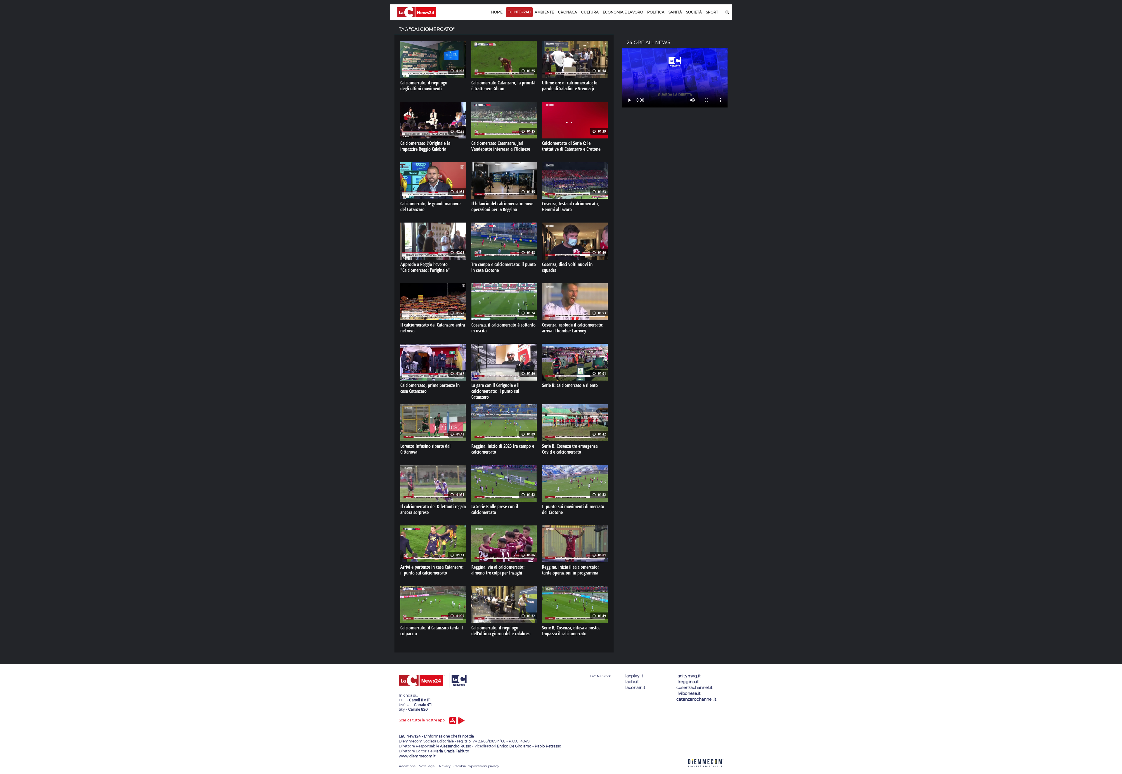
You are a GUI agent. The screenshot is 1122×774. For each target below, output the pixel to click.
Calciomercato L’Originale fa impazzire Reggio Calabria (425, 146)
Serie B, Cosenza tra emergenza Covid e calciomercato (570, 449)
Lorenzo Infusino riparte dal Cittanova (425, 449)
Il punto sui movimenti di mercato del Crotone (573, 509)
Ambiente (544, 12)
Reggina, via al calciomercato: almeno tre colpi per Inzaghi (497, 570)
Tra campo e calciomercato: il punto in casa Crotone (503, 267)
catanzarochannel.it (696, 699)
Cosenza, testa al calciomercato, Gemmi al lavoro (570, 206)
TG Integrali (519, 12)
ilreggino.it (687, 681)
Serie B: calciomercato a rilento (570, 385)
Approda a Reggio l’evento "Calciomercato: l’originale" (425, 267)
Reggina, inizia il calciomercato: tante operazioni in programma (570, 570)
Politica (655, 12)
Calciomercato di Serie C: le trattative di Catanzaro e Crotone (571, 146)
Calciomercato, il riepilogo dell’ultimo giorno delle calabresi (501, 630)
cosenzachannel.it (694, 687)
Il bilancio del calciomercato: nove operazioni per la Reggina (502, 206)
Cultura (590, 12)
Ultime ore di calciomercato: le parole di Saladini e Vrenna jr (569, 85)
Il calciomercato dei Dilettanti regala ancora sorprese (433, 509)
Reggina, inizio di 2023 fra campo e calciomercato (502, 449)
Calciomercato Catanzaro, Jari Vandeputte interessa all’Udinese (500, 146)
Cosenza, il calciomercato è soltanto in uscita (503, 328)
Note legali (427, 766)
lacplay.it (634, 675)
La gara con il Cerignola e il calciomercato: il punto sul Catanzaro (495, 391)
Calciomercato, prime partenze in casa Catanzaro (430, 388)
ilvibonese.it (688, 693)
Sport (712, 12)
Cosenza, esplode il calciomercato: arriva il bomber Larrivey (572, 328)
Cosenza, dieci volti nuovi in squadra (567, 267)
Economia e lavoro (623, 12)
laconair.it (635, 687)
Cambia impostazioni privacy (476, 766)
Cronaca (567, 12)
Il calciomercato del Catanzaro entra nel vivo (432, 328)
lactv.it (632, 681)
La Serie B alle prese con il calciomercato (494, 509)
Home (497, 12)
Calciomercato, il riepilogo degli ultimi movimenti (423, 85)
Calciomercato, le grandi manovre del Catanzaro (430, 206)
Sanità (675, 12)
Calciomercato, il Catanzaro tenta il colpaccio (431, 630)
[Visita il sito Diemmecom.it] (706, 770)
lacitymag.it (688, 675)
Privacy (445, 766)
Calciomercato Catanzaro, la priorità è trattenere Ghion (503, 85)
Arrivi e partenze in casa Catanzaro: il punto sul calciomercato (431, 570)
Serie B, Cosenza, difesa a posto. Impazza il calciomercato (571, 630)
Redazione (407, 766)
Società (694, 12)
